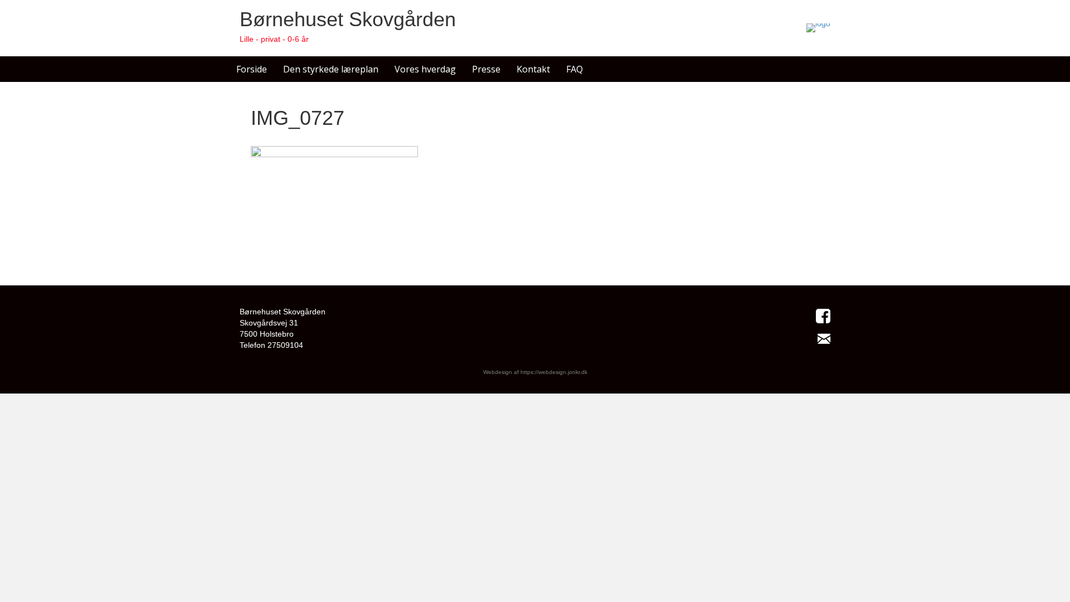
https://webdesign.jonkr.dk (554, 372)
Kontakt (533, 69)
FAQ (574, 69)
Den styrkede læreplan (330, 69)
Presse (486, 69)
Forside (251, 69)
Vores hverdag (425, 69)
